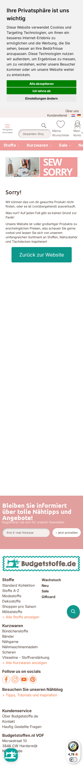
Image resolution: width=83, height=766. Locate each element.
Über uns (72, 111)
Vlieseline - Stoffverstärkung (25, 657)
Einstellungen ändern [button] (41, 98)
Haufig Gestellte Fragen (21, 726)
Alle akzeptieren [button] (41, 84)
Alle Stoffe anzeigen (22, 617)
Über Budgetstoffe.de (20, 716)
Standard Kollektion (18, 585)
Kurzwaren (37, 145)
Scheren (9, 652)
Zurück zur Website (41, 255)
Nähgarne (10, 641)
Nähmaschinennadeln (20, 647)
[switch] (73, 759)
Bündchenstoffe (15, 631)
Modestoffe (11, 596)
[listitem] (11, 145)
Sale (63, 145)
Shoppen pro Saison (19, 606)
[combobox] (34, 133)
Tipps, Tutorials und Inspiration (31, 695)
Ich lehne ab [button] (42, 91)
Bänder (8, 636)
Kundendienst (57, 115)
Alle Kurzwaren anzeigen (26, 662)
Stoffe (10, 145)
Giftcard (48, 597)
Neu (45, 585)
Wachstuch (51, 580)
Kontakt (8, 721)
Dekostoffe (11, 601)
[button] (73, 611)
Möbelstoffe (12, 612)
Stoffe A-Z (10, 590)
